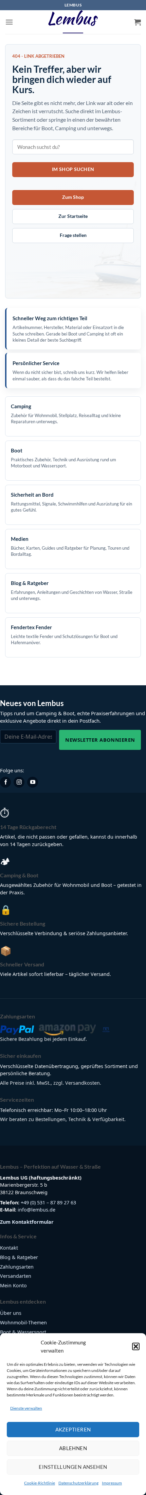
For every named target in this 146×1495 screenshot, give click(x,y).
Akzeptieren (73, 1429)
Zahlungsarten (17, 1267)
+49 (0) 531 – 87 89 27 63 (48, 1202)
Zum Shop (73, 197)
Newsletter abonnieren (100, 739)
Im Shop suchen (73, 169)
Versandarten (15, 1276)
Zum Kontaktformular (27, 1222)
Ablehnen (73, 1448)
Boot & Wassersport (23, 1332)
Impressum (112, 1482)
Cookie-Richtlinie (39, 1482)
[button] (135, 1346)
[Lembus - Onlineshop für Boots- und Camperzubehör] (73, 22)
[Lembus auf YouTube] (32, 782)
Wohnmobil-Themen (23, 1322)
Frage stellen (73, 235)
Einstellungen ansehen (73, 1467)
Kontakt (9, 1247)
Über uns (10, 1313)
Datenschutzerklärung (78, 1482)
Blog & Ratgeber (19, 1257)
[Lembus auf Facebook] (5, 782)
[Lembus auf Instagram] (19, 782)
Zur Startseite (73, 216)
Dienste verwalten (26, 1408)
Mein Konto (13, 1285)
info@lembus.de (36, 1209)
